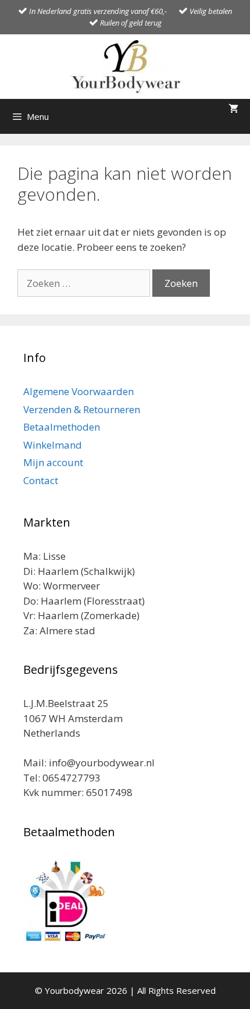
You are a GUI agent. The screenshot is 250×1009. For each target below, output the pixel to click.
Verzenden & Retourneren (81, 409)
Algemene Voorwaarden (78, 391)
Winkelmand (52, 445)
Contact (40, 480)
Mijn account (53, 462)
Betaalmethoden (61, 427)
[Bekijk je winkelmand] (233, 109)
